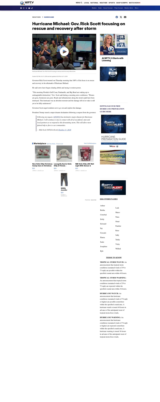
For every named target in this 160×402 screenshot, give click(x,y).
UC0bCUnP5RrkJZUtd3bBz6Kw (29, 8)
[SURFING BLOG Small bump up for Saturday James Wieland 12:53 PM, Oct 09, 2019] (114, 164)
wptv (24, 8)
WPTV (27, 8)
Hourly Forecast (107, 8)
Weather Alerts (128, 8)
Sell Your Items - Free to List (55, 143)
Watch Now (134, 3)
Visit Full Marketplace (90, 143)
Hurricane (49, 17)
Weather (103, 3)
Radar (100, 8)
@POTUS (57, 117)
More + (137, 8)
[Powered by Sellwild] (93, 200)
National (94, 3)
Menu (78, 3)
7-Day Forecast (118, 8)
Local (86, 3)
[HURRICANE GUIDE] (114, 188)
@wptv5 (32, 8)
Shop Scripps (122, 3)
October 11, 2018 (64, 130)
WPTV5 (21, 8)
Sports (112, 3)
